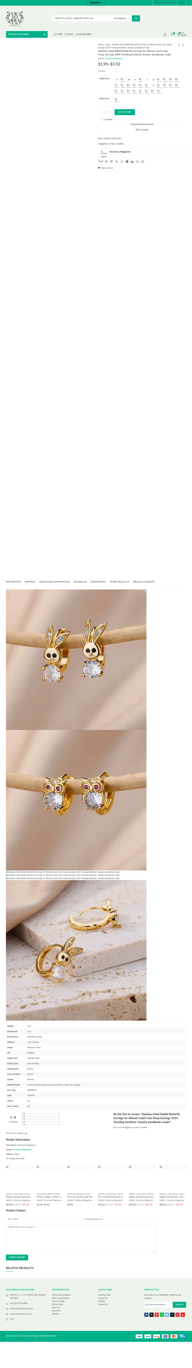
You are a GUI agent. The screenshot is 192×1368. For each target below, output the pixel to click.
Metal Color (104, 79)
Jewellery (120, 144)
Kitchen (56, 1194)
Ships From (104, 99)
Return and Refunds (60, 1298)
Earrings (111, 144)
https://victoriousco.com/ (21, 1314)
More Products (119, 582)
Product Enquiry (144, 582)
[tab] (13, 582)
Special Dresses (30, 1194)
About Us (56, 1308)
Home (100, 45)
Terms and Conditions (61, 1295)
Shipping (30, 582)
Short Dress (18, 1194)
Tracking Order (104, 1295)
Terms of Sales (58, 1301)
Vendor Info (98, 582)
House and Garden (44, 1194)
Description (13, 582)
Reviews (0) (80, 582)
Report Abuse (106, 168)
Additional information (54, 582)
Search (136, 18)
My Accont (103, 1298)
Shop (107, 45)
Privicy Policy (57, 1304)
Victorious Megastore (114, 59)
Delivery (55, 1314)
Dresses (9, 1194)
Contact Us (103, 1304)
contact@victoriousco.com (21, 1309)
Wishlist (101, 1301)
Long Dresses (111, 1194)
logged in (129, 1128)
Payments (56, 1311)
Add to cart (124, 112)
